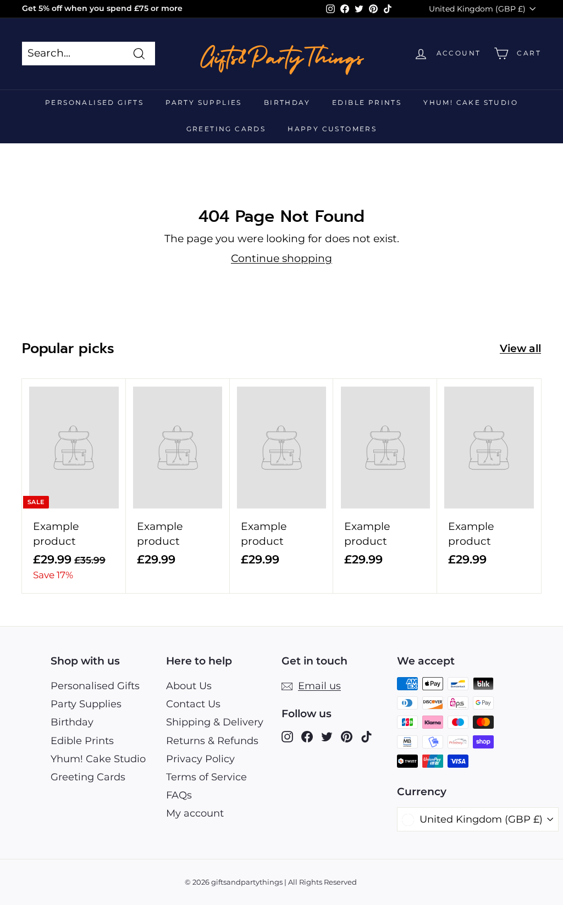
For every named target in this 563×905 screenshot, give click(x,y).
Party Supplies (203, 102)
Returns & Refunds (212, 741)
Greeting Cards (226, 129)
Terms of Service (206, 777)
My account (195, 813)
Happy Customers (332, 129)
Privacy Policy (200, 759)
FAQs (179, 795)
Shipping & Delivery (214, 722)
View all (520, 348)
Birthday (287, 102)
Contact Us (193, 704)
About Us (189, 686)
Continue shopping (281, 258)
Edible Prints (366, 102)
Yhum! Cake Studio (470, 102)
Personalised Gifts (94, 102)
